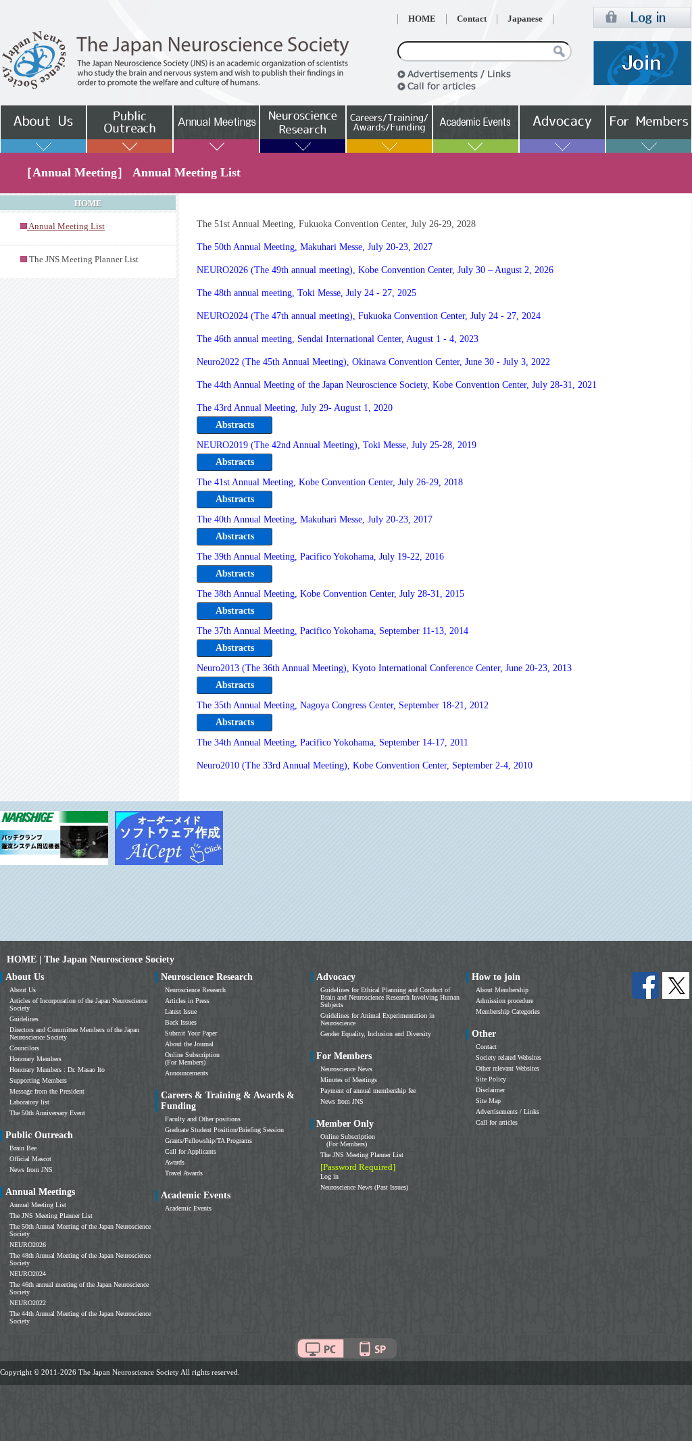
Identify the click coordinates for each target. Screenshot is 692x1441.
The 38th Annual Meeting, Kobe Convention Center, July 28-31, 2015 (330, 594)
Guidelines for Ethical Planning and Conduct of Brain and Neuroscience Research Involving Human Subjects (390, 997)
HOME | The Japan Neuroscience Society (90, 959)
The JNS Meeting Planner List (84, 259)
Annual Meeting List (37, 1204)
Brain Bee (22, 1148)
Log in (329, 1176)
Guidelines (24, 1019)
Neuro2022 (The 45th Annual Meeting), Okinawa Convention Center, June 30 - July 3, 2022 (373, 362)
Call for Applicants (190, 1151)
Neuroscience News (346, 1069)
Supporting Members (38, 1080)
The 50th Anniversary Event (47, 1113)
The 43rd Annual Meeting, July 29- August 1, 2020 (295, 408)
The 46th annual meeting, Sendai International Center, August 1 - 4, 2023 (337, 339)
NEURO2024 (27, 1273)
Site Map (488, 1100)
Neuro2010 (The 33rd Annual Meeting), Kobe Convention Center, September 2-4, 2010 (365, 765)
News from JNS (31, 1169)
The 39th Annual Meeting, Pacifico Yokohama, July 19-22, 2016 (320, 557)
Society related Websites (508, 1057)
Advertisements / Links (507, 1111)
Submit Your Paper (191, 1033)
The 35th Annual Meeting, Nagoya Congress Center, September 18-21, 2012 (343, 705)
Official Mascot (30, 1159)
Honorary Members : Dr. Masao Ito (57, 1069)
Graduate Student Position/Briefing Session (224, 1129)
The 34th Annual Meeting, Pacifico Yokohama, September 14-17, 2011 (332, 742)
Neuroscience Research (195, 990)
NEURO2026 (27, 1244)
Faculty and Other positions (203, 1119)
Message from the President (46, 1091)
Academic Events (188, 1208)
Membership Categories (508, 1011)
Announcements (186, 1073)
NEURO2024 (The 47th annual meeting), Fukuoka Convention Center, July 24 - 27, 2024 (369, 316)
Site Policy (491, 1079)
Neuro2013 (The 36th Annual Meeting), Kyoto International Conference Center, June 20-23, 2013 (384, 668)
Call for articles (497, 1122)
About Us (22, 990)
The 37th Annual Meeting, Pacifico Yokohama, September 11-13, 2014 (332, 631)
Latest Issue (181, 1011)
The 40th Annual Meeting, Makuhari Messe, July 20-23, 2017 (314, 519)
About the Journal (189, 1044)
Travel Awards (184, 1173)
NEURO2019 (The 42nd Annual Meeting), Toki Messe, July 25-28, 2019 (336, 445)
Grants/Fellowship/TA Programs (208, 1140)
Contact (472, 19)
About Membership (502, 990)
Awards (174, 1162)
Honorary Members (35, 1059)
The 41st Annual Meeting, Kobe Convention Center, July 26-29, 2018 (330, 482)
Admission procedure (504, 1000)
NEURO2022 (27, 1302)
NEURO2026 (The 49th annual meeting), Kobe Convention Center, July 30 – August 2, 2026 (375, 270)
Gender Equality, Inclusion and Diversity (375, 1033)
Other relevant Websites (507, 1068)
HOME (422, 19)
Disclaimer (490, 1090)
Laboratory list (29, 1102)
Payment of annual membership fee (368, 1090)
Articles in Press (187, 1000)
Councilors (24, 1048)
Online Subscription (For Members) (192, 1058)
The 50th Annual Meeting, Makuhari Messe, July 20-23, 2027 (314, 247)
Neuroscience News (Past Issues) (364, 1187)
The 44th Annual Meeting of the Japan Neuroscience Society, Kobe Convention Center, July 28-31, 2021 (397, 385)
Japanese (525, 19)
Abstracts (235, 425)
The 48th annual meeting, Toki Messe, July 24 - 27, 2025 (306, 293)
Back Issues (181, 1022)
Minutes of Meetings (348, 1079)
